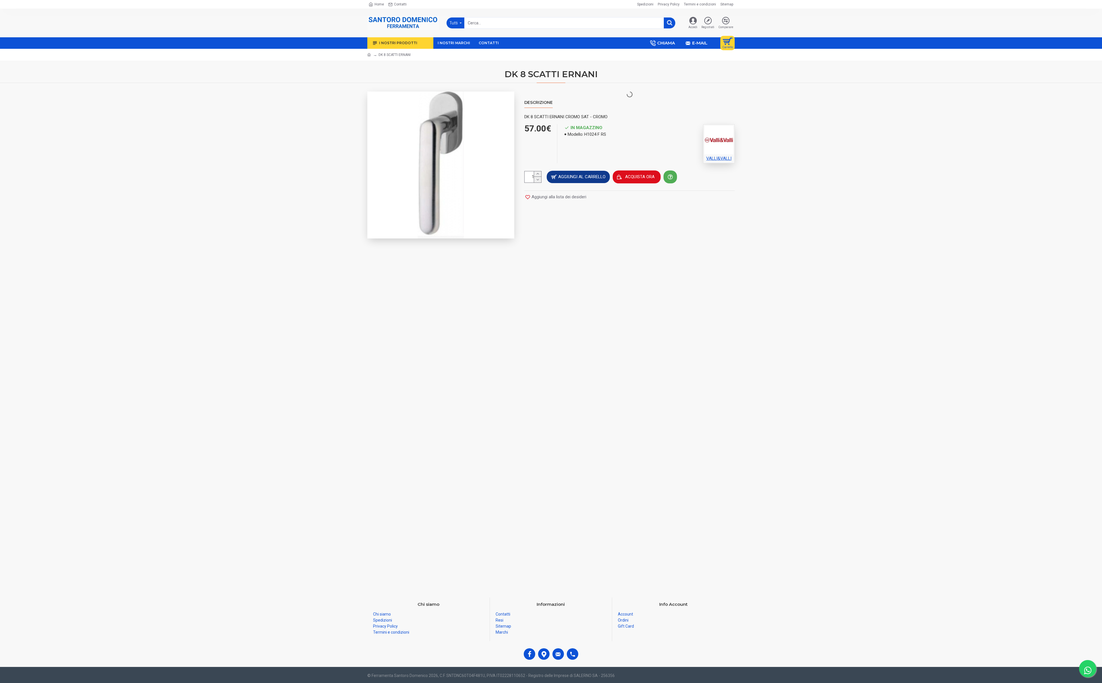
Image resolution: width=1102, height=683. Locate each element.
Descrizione (538, 102)
